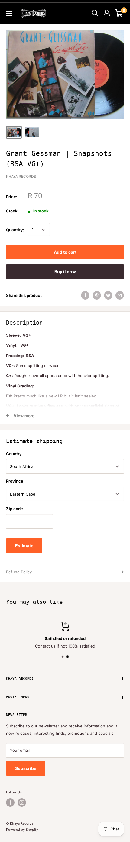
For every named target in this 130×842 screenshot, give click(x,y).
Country (14, 453)
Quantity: (15, 229)
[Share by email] (119, 295)
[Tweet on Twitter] (108, 295)
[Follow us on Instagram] (22, 802)
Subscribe (25, 768)
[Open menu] (9, 13)
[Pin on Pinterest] (97, 295)
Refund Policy (19, 571)
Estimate (24, 545)
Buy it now (65, 271)
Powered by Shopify (22, 829)
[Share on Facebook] (85, 295)
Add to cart (65, 252)
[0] (119, 13)
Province (14, 481)
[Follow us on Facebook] (10, 802)
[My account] (107, 13)
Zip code (14, 508)
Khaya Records (21, 176)
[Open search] (95, 13)
